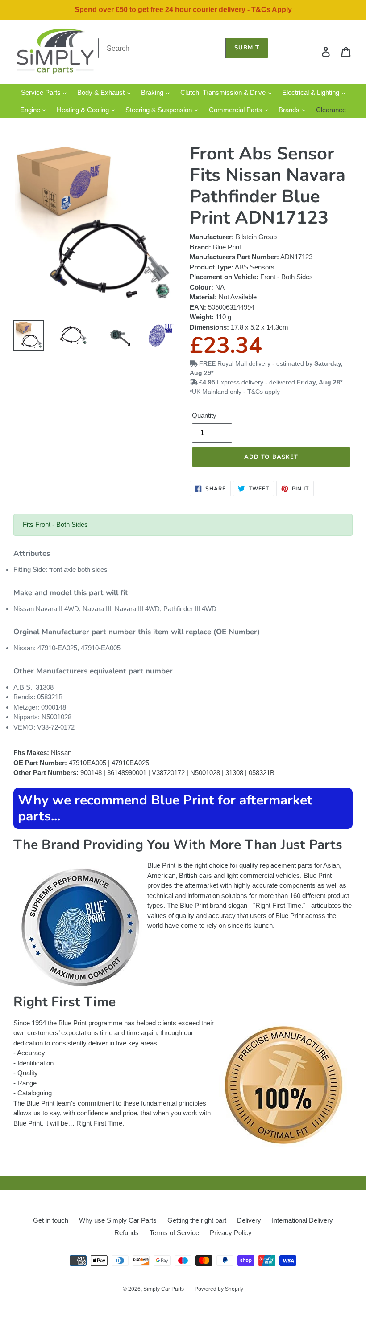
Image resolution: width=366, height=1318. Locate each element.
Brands (290, 110)
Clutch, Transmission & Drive (223, 92)
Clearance (331, 110)
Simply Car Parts (163, 1289)
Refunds (126, 1232)
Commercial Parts (236, 110)
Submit (246, 48)
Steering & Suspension (159, 110)
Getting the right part (196, 1220)
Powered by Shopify (219, 1289)
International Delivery (302, 1220)
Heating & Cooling (84, 110)
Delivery (249, 1220)
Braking (153, 92)
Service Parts (41, 92)
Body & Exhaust (101, 92)
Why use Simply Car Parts (118, 1220)
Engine (31, 110)
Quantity (204, 415)
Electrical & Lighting (311, 92)
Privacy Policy (231, 1232)
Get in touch (50, 1220)
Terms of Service (174, 1232)
